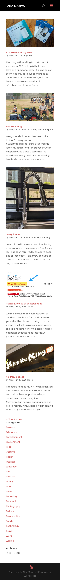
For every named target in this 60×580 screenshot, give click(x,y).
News (29, 55)
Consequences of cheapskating (24, 303)
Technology (12, 526)
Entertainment (14, 437)
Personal (42, 129)
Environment (13, 442)
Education (11, 432)
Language (11, 466)
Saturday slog (14, 126)
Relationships (13, 516)
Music (9, 486)
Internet (10, 461)
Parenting (32, 129)
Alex (11, 55)
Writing (10, 540)
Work (9, 536)
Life (29, 237)
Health (9, 456)
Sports (50, 129)
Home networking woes (19, 52)
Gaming (10, 451)
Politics (10, 511)
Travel (9, 531)
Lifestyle (35, 237)
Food (30, 380)
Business (10, 427)
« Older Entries (14, 419)
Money (9, 481)
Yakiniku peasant (16, 377)
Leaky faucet (13, 234)
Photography (13, 506)
